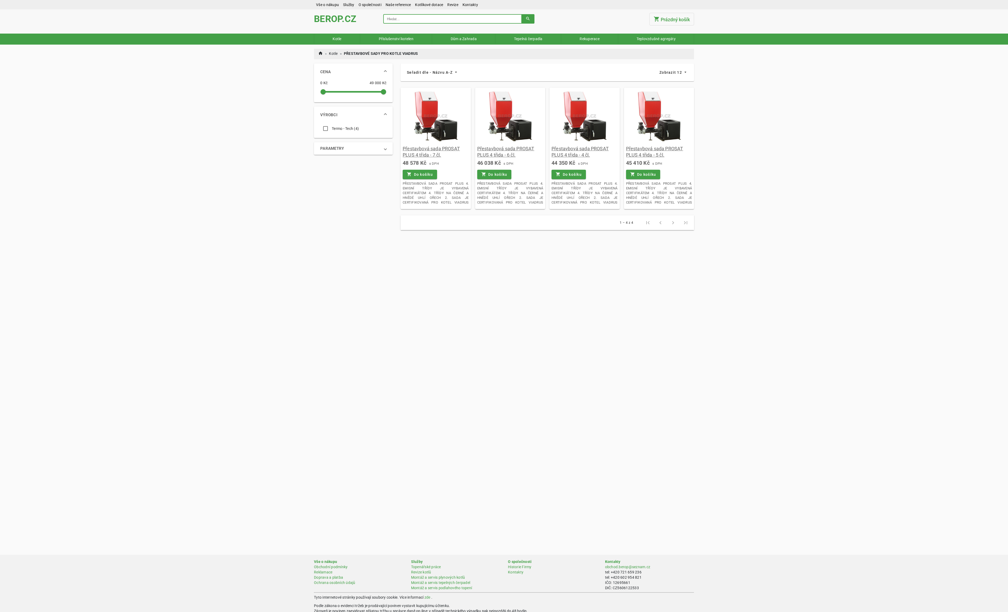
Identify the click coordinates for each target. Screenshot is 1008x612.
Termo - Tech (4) (345, 128)
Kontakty (470, 5)
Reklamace (323, 572)
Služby (348, 5)
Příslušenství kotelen (396, 39)
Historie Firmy (520, 567)
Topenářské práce (426, 567)
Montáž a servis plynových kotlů (438, 577)
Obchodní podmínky (331, 567)
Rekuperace (590, 39)
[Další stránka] (673, 222)
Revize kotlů (421, 572)
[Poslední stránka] (685, 222)
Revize (452, 5)
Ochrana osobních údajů (334, 583)
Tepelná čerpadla (528, 39)
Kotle (337, 39)
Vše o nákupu (327, 5)
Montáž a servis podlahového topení (441, 588)
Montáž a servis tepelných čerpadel (440, 583)
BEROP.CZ (335, 19)
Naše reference (398, 5)
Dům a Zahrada (464, 39)
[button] (353, 71)
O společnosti (370, 5)
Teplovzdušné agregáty (656, 39)
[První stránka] (648, 222)
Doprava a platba (328, 577)
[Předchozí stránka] (660, 222)
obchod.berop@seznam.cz (627, 567)
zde (427, 597)
